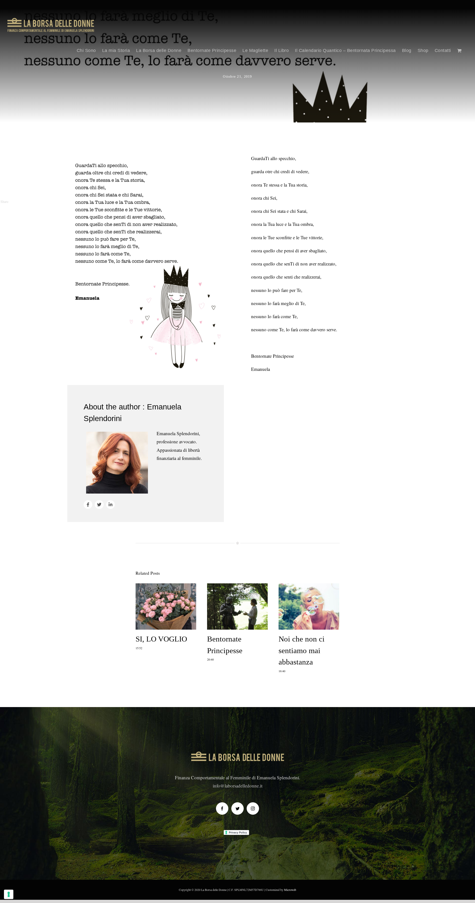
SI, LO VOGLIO (166, 607)
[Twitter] (237, 808)
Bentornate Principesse (237, 607)
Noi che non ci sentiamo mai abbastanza (309, 607)
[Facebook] (222, 808)
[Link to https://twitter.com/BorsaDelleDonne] (99, 504)
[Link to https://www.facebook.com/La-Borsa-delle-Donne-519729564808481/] (88, 504)
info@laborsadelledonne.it (237, 786)
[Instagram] (253, 808)
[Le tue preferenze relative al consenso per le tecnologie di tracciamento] (8, 894)
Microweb (290, 890)
